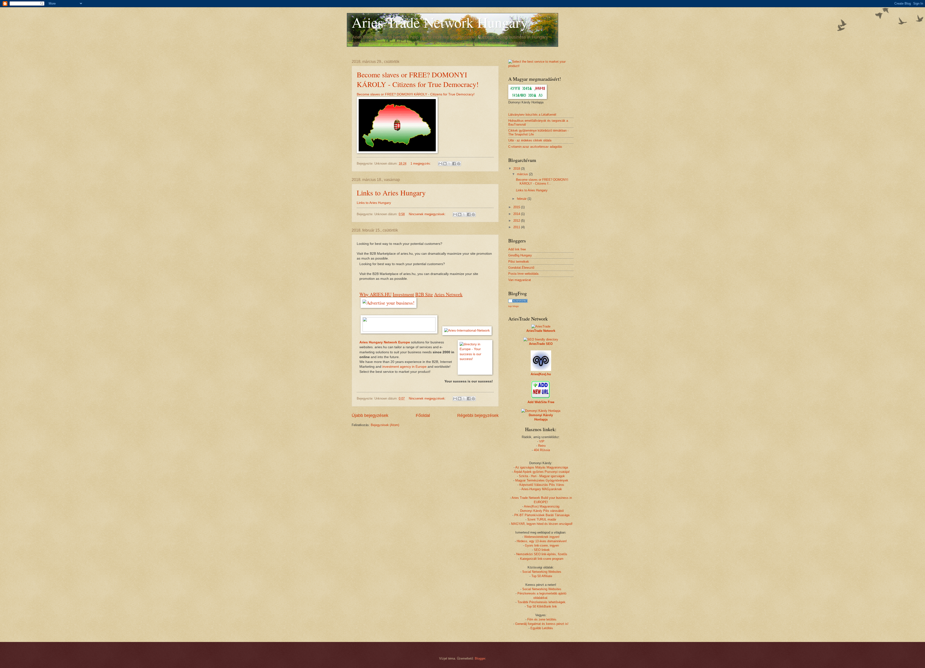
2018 (517, 168)
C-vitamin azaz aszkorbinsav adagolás (535, 146)
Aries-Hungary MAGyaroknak (541, 489)
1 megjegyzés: (421, 163)
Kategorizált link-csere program (541, 559)
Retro (542, 446)
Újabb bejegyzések (370, 415)
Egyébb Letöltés (541, 628)
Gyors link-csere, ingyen (542, 545)
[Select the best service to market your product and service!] (540, 66)
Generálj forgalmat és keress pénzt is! (541, 624)
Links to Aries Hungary (391, 192)
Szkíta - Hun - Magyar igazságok (542, 476)
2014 (517, 214)
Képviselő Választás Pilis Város (541, 485)
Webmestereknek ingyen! (542, 537)
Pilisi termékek (518, 261)
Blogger (480, 658)
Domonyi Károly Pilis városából (542, 511)
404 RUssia (542, 450)
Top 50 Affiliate (541, 576)
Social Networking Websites (541, 572)
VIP (541, 441)
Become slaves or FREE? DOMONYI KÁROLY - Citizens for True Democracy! (418, 79)
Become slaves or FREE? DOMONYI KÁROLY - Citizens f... (542, 181)
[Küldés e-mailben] (440, 163)
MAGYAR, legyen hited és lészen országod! (542, 524)
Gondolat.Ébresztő (521, 267)
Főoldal (423, 415)
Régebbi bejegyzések (478, 415)
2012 (517, 220)
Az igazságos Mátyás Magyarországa (541, 467)
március (523, 174)
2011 (517, 227)
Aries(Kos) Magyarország (541, 506)
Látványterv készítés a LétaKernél (532, 114)
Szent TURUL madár (541, 519)
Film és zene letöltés (541, 619)
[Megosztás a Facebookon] (454, 163)
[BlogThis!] (445, 163)
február (522, 198)
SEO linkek (542, 550)
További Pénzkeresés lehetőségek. (541, 602)
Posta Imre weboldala (523, 273)
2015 (517, 207)
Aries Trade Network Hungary (440, 22)
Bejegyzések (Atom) (385, 425)
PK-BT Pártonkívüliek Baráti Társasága (541, 515)
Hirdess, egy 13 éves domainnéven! (542, 541)
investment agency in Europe (405, 366)
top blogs (513, 306)
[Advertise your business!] (388, 303)
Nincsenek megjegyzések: (428, 214)
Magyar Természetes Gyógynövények (541, 480)
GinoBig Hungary (520, 255)
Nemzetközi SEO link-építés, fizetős (541, 554)
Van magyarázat (519, 280)
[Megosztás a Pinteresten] (458, 163)
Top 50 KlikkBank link (542, 606)
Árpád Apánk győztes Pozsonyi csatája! (542, 472)
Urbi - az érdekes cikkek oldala (529, 140)
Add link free (517, 249)
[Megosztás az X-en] (449, 163)
